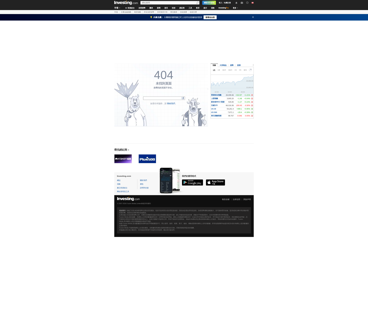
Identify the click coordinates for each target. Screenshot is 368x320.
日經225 (214, 105)
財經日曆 (193, 12)
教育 (198, 8)
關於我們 (143, 180)
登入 (220, 3)
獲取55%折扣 (209, 3)
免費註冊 (227, 3)
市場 (116, 8)
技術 (173, 8)
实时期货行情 (162, 12)
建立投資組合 (122, 188)
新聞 (158, 8)
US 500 (214, 112)
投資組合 (131, 8)
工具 (190, 8)
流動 (212, 8)
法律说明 (236, 199)
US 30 (213, 109)
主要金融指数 (126, 12)
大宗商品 (223, 65)
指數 (214, 65)
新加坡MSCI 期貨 (218, 102)
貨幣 (232, 65)
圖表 (151, 8)
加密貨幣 (142, 8)
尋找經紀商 (120, 149)
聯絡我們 (171, 103)
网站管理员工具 (123, 192)
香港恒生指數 (216, 95)
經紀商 (182, 8)
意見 (166, 8)
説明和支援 (144, 188)
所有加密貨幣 (149, 12)
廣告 (141, 184)
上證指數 (214, 98)
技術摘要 (183, 12)
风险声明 (247, 199)
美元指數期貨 (216, 116)
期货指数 (137, 12)
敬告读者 (226, 199)
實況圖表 (173, 12)
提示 (205, 8)
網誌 (118, 180)
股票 (239, 65)
